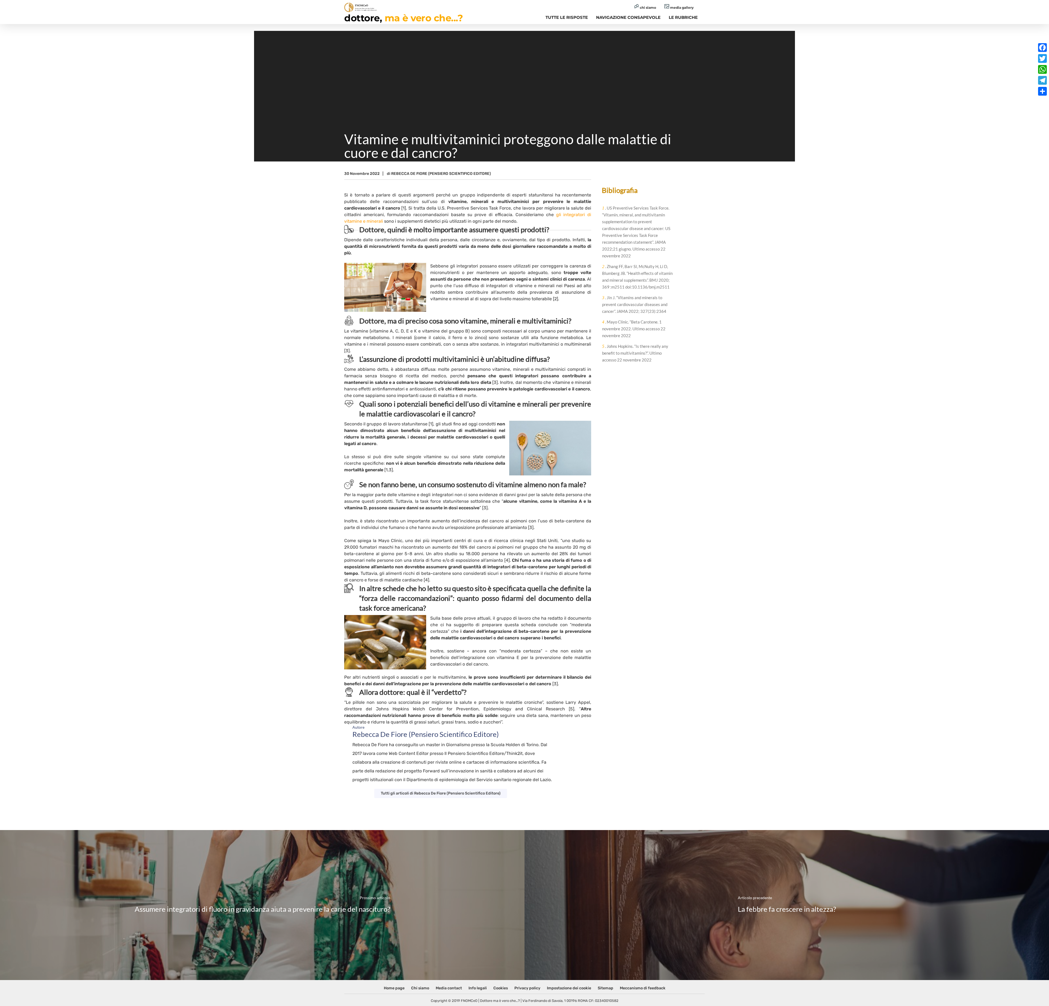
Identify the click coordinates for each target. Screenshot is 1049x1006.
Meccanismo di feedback (642, 988)
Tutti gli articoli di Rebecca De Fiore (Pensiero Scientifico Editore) (440, 793)
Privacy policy (527, 988)
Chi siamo (420, 988)
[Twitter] (1042, 58)
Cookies (500, 988)
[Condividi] (1042, 91)
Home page (394, 988)
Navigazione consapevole (628, 17)
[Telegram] (1042, 80)
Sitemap (605, 988)
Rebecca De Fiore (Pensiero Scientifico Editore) (441, 173)
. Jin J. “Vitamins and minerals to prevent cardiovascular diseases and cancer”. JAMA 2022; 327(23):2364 (634, 304)
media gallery (681, 7)
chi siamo (647, 7)
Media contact (449, 988)
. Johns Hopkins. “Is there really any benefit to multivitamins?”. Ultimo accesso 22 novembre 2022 (635, 353)
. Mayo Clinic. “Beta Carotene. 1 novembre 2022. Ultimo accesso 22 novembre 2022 (633, 328)
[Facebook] (1042, 47)
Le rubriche (683, 17)
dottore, (403, 18)
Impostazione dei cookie (569, 988)
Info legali (477, 988)
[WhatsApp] (1042, 69)
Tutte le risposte (567, 17)
